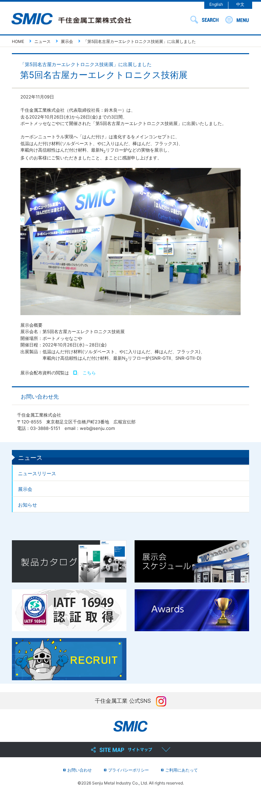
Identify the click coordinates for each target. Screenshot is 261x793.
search (204, 20)
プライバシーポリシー (128, 770)
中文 (240, 4)
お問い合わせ (79, 770)
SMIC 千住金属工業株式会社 (71, 19)
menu (237, 20)
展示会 (25, 489)
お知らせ (27, 505)
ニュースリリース (37, 473)
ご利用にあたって (181, 770)
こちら (89, 372)
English (216, 4)
